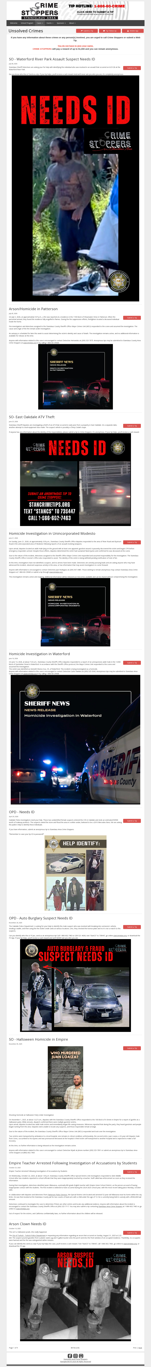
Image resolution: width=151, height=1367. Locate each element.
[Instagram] (75, 1356)
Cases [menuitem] (39, 23)
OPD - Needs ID (22, 811)
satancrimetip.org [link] (30, 674)
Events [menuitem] (49, 23)
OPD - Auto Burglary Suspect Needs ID (41, 918)
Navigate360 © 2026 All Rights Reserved (75, 1361)
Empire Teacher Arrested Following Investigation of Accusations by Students (73, 1163)
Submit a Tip (88, 31)
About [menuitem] (71, 23)
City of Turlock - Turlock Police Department (29, 1235)
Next (140, 1348)
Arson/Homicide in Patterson (33, 308)
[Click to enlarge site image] (75, 188)
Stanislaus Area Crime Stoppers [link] (110, 1206)
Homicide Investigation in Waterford (39, 653)
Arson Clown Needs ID (27, 1223)
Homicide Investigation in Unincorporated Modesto (52, 533)
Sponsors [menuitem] (61, 23)
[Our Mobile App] (81, 1356)
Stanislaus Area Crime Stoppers (76, 1359)
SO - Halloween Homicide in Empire (38, 1039)
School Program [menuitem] (27, 23)
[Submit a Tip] (75, 10)
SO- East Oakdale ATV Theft (32, 416)
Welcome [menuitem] (13, 23)
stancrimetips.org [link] (29, 343)
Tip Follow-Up (110, 31)
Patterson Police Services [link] (57, 1195)
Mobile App (133, 31)
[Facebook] (70, 1356)
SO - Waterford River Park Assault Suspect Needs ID (52, 59)
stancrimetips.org (130, 1244)
